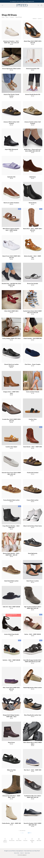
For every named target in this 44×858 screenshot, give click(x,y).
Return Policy (16, 853)
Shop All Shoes (19, 17)
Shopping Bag (32, 841)
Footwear (12, 17)
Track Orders (18, 840)
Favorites (25, 840)
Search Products (5, 841)
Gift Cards (39, 840)
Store (7, 17)
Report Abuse (27, 853)
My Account (11, 840)
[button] (22, 5)
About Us (22, 853)
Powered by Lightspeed (22, 854)
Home (3, 17)
